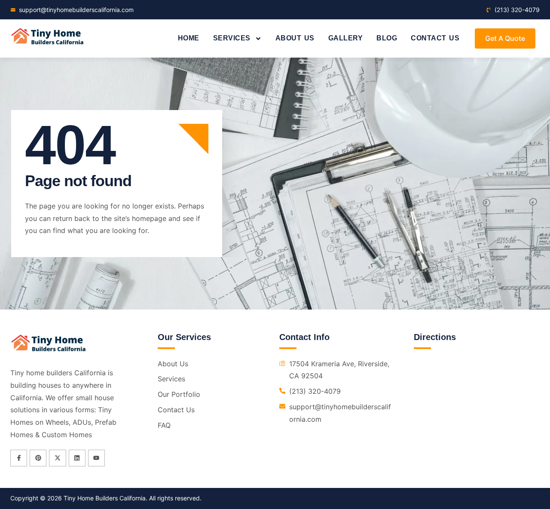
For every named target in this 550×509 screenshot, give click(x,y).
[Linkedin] (77, 458)
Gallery (345, 38)
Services (232, 38)
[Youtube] (96, 458)
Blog (386, 38)
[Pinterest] (38, 458)
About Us (295, 38)
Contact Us (435, 38)
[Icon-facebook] (18, 458)
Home (188, 38)
